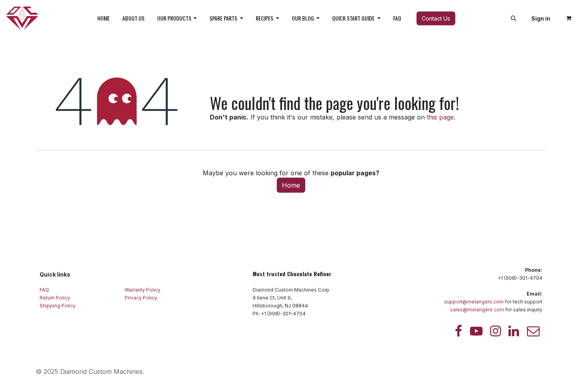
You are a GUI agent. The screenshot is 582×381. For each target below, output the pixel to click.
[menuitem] (103, 18)
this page (440, 117)
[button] (513, 18)
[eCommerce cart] (568, 18)
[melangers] (533, 331)
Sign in (540, 18)
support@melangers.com (474, 302)
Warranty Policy (143, 290)
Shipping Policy (58, 306)
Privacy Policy (141, 298)
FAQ (45, 290)
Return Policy (55, 298)
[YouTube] (476, 331)
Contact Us (436, 18)
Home (291, 185)
